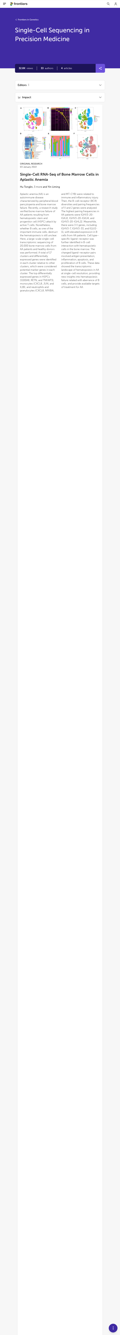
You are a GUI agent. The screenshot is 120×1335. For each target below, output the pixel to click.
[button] (47, 68)
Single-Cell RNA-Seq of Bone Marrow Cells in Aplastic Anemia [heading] (59, 177)
